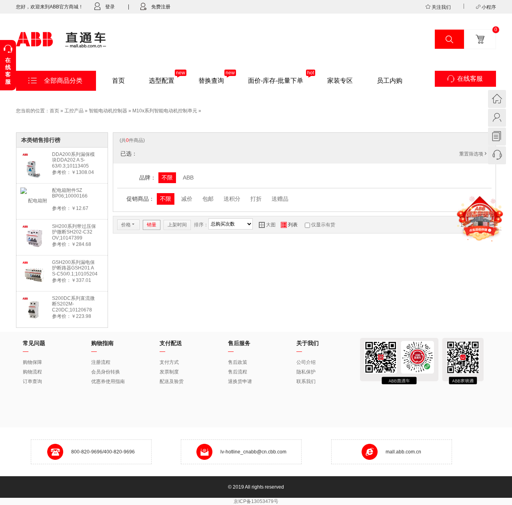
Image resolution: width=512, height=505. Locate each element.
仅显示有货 (323, 225)
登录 (110, 7)
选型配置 (161, 80)
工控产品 (74, 111)
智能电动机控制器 (108, 111)
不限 (167, 177)
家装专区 (340, 80)
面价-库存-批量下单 (275, 80)
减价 (186, 199)
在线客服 (470, 78)
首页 (118, 80)
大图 (267, 225)
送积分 (232, 199)
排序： (201, 225)
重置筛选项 (473, 154)
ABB (188, 177)
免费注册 (160, 7)
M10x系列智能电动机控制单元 (164, 111)
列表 (289, 225)
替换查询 (211, 80)
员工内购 (389, 80)
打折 (256, 199)
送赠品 (280, 199)
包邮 (208, 199)
